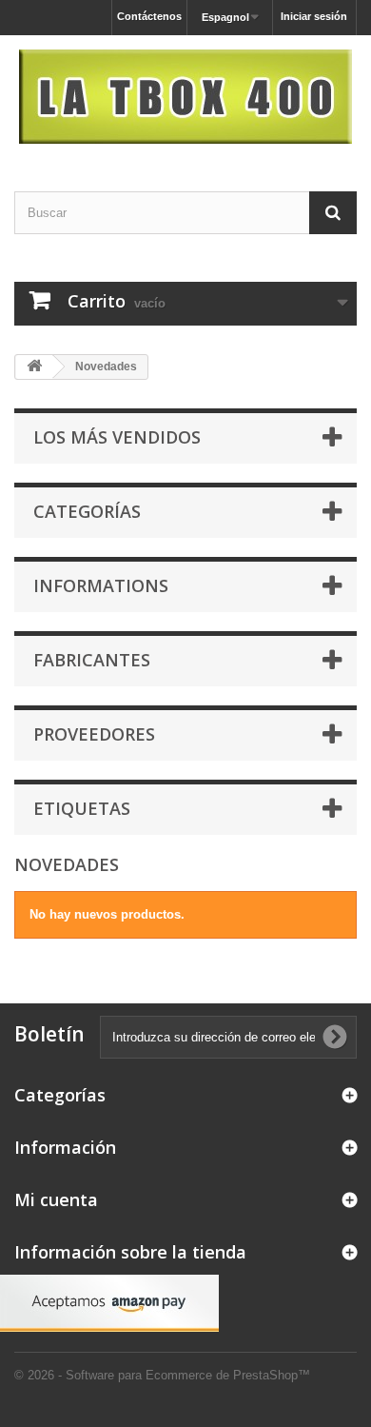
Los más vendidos (117, 437)
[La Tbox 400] (185, 97)
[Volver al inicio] (34, 367)
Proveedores (94, 734)
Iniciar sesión (314, 16)
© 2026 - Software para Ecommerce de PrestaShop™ (162, 1375)
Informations (100, 585)
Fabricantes (91, 659)
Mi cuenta (56, 1199)
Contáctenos (149, 16)
